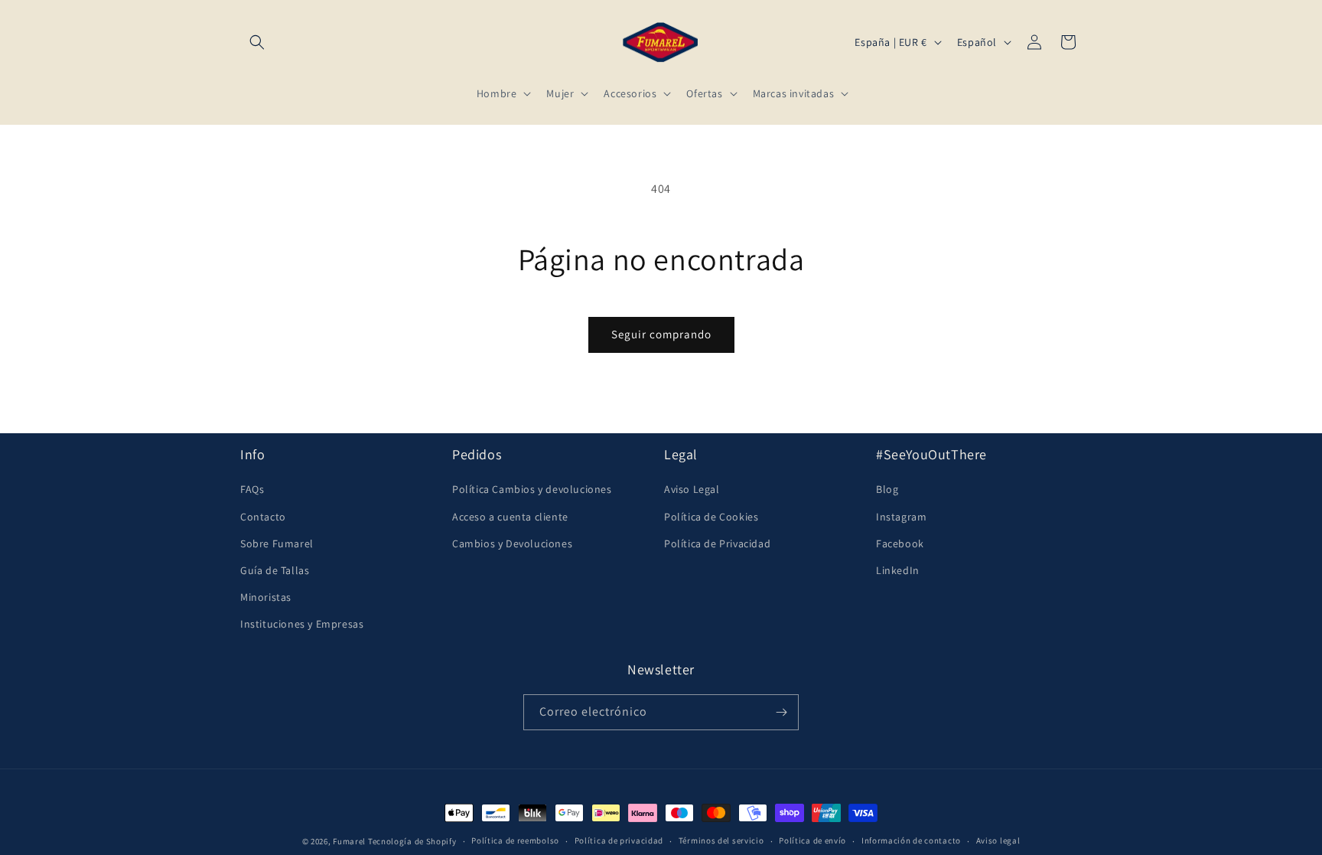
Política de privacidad (619, 840)
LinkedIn (898, 570)
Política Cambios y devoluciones (532, 489)
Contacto (263, 516)
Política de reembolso (515, 840)
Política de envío (812, 840)
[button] (257, 42)
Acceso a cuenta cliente (510, 516)
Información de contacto (911, 840)
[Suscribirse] (781, 712)
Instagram (901, 516)
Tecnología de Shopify (412, 841)
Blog (887, 489)
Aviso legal (998, 840)
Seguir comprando (661, 334)
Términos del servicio (721, 840)
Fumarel (349, 841)
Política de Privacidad (717, 543)
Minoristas (265, 597)
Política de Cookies (711, 516)
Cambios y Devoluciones (512, 543)
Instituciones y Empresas (301, 624)
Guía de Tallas (274, 570)
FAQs (252, 489)
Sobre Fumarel (277, 543)
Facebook (900, 543)
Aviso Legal (692, 489)
